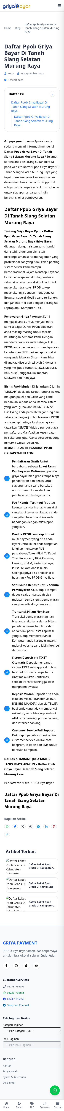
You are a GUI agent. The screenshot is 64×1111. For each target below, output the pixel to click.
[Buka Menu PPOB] (59, 5)
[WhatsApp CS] (55, 1090)
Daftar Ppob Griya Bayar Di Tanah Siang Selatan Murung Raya (30, 106)
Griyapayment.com (18, 141)
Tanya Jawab (10, 1071)
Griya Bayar (44, 241)
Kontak (7, 1065)
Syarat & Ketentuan (14, 1077)
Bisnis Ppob (12, 386)
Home (7, 28)
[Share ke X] (23, 826)
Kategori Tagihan (13, 1024)
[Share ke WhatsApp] (7, 826)
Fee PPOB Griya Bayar (41, 577)
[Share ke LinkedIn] (46, 826)
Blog (18, 28)
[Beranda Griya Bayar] (16, 5)
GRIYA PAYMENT (27, 443)
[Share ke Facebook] (15, 826)
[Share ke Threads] (30, 826)
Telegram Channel (18, 1005)
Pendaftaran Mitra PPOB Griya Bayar (29, 783)
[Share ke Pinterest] (54, 826)
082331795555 (15, 992)
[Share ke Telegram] (38, 826)
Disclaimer (9, 1082)
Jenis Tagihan (11, 1039)
